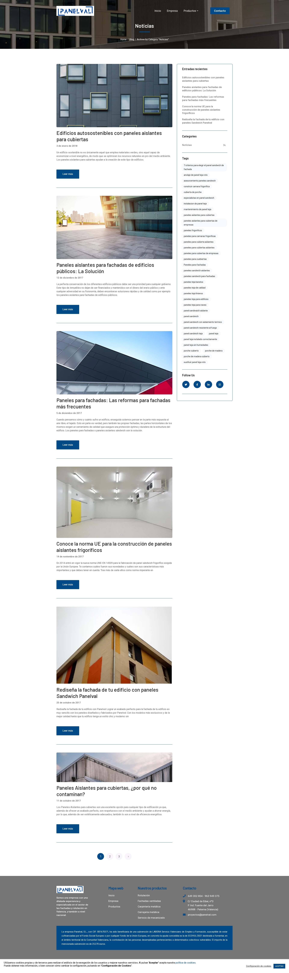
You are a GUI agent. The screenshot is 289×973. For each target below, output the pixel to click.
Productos (114, 906)
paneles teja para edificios (196, 299)
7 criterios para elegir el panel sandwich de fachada (204, 167)
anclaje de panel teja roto (196, 175)
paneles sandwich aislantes (197, 270)
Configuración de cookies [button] (258, 966)
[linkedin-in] (208, 384)
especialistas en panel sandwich (199, 198)
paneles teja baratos (193, 282)
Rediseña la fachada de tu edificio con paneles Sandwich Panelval (203, 121)
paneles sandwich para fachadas (199, 276)
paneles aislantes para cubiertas (199, 215)
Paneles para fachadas (195, 265)
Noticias (187, 144)
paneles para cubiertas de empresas (201, 253)
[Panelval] (75, 10)
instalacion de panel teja (195, 203)
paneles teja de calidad (194, 288)
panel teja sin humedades (196, 345)
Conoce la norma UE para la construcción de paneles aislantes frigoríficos (201, 110)
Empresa (113, 900)
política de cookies (186, 962)
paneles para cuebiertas (195, 259)
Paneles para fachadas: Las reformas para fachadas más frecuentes (203, 98)
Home (123, 39)
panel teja (213, 333)
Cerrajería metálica (148, 912)
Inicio (111, 895)
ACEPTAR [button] (279, 966)
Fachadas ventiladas (149, 900)
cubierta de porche (193, 192)
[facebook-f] (197, 384)
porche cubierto (191, 351)
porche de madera (213, 351)
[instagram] (220, 384)
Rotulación (144, 895)
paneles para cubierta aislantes (198, 242)
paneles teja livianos (193, 293)
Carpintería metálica (149, 906)
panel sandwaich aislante (196, 310)
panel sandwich (191, 316)
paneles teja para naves (195, 305)
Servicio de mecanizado (151, 917)
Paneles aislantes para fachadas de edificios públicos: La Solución (202, 89)
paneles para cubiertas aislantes (199, 247)
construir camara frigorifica (197, 186)
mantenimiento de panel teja (197, 209)
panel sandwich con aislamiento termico (203, 322)
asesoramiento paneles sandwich (200, 180)
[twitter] (186, 384)
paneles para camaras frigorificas (200, 236)
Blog (131, 39)
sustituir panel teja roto (195, 362)
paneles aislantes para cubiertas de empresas (200, 223)
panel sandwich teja (193, 333)
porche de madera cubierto (197, 356)
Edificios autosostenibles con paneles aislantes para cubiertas (203, 79)
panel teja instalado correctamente (200, 339)
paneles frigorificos (193, 230)
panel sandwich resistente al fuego (200, 328)
